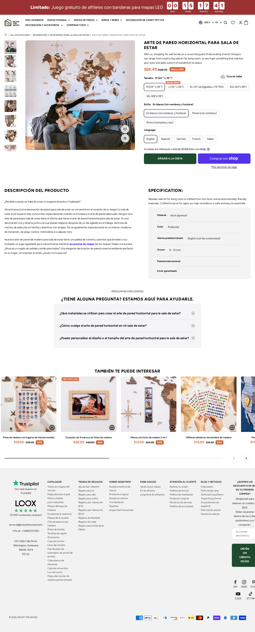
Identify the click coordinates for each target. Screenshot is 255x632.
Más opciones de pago (224, 167)
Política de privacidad (181, 506)
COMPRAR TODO (76, 25)
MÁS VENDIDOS (34, 20)
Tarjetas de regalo (57, 533)
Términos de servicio (181, 502)
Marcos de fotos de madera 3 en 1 (148, 437)
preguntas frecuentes (121, 509)
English (150, 139)
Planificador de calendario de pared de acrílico (60, 552)
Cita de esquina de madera (57, 523)
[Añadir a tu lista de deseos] (125, 129)
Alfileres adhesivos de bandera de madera (208, 437)
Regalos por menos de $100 (90, 511)
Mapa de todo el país (58, 494)
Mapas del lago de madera (57, 508)
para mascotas (55, 502)
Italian (210, 139)
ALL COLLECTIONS (20, 35)
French (196, 139)
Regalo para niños (88, 498)
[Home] (5, 34)
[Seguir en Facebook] (235, 582)
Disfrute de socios (211, 509)
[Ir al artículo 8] (10, 151)
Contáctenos (116, 502)
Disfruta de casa (210, 490)
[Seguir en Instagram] (244, 582)
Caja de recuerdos (57, 568)
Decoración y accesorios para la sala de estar (61, 35)
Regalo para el (86, 490)
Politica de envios (179, 490)
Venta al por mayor (150, 486)
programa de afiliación (152, 494)
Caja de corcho (55, 541)
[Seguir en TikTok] (251, 593)
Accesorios (53, 537)
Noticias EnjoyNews (212, 494)
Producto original (119, 494)
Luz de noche (54, 572)
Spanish (165, 139)
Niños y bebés (55, 498)
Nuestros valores (118, 498)
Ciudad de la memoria (59, 513)
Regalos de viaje (87, 521)
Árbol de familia (56, 529)
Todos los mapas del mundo (58, 488)
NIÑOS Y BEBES (110, 20)
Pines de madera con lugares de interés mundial (28, 437)
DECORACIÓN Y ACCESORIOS (42, 25)
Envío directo (147, 490)
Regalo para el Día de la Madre (91, 527)
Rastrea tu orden (179, 486)
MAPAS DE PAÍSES (84, 20)
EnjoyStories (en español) (210, 504)
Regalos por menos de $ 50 (90, 504)
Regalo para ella (87, 494)
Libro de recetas (56, 545)
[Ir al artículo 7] (10, 136)
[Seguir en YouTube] (238, 593)
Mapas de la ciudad (58, 517)
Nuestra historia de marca (119, 488)
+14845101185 (30, 531)
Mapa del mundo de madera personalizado (59, 578)
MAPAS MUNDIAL (57, 20)
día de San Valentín (88, 486)
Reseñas (113, 506)
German (181, 139)
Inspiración (207, 486)
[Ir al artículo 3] (10, 76)
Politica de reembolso (181, 494)
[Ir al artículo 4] (10, 91)
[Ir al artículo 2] (10, 61)
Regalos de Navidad (89, 517)
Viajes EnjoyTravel (211, 498)
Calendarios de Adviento (55, 562)
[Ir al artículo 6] (10, 121)
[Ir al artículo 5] (10, 106)
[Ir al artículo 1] (10, 46)
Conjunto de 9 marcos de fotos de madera (89, 437)
